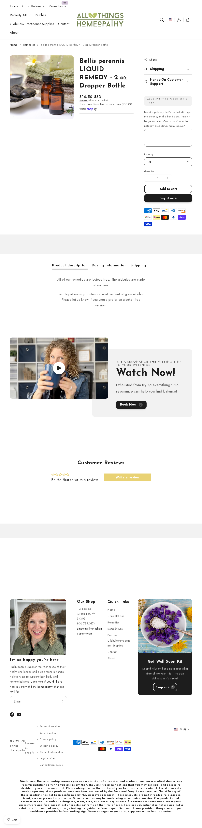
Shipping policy (49, 746)
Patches (112, 635)
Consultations (31, 6)
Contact (112, 652)
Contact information (52, 752)
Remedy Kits (19, 15)
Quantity (149, 171)
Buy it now (168, 198)
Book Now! (128, 404)
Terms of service (50, 726)
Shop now (163, 687)
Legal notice (47, 758)
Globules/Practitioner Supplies (119, 643)
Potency (148, 154)
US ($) (182, 729)
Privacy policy (48, 739)
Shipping (83, 100)
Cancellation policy (51, 765)
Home (13, 45)
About (111, 658)
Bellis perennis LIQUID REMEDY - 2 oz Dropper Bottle (74, 45)
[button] (161, 19)
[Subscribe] (62, 701)
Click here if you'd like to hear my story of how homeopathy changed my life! (37, 686)
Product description (69, 265)
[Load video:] (59, 368)
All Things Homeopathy (17, 745)
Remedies (56, 6)
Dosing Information (109, 265)
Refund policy (48, 733)
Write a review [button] (127, 477)
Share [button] (153, 60)
